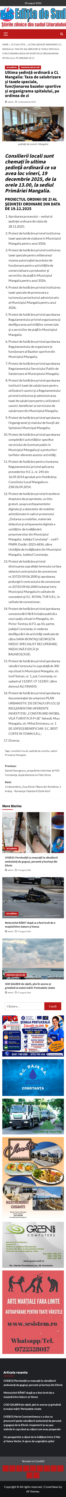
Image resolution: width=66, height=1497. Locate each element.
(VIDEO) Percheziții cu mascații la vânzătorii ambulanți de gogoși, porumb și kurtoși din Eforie (31, 861)
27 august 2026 (24, 870)
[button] (5, 33)
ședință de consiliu (39, 750)
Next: (33, 786)
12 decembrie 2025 (27, 102)
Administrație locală (30, 67)
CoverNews (51, 1486)
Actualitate (12, 67)
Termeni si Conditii (33, 1461)
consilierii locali (19, 750)
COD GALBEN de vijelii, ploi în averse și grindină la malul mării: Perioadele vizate (30, 986)
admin (11, 102)
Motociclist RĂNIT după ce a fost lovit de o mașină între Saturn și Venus (30, 925)
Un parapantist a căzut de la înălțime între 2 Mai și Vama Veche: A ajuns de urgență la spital (32, 1439)
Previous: (32, 770)
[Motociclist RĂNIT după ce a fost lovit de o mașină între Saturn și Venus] (33, 897)
